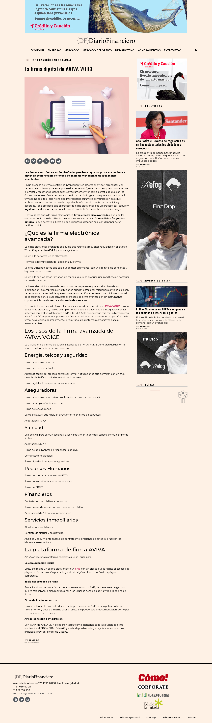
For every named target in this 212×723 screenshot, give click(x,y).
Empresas (54, 50)
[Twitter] (21, 699)
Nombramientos (149, 50)
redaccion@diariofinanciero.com (32, 693)
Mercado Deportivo (97, 50)
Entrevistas (173, 50)
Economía (37, 50)
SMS (77, 568)
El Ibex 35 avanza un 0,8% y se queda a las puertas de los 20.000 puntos (160, 311)
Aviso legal (151, 717)
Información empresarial (52, 60)
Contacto (191, 717)
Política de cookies (171, 717)
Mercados (72, 50)
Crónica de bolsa (153, 280)
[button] (196, 50)
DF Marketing (124, 50)
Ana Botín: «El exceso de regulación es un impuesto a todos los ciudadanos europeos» (160, 144)
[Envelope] (27, 699)
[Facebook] (15, 699)
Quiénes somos (106, 717)
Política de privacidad (130, 717)
